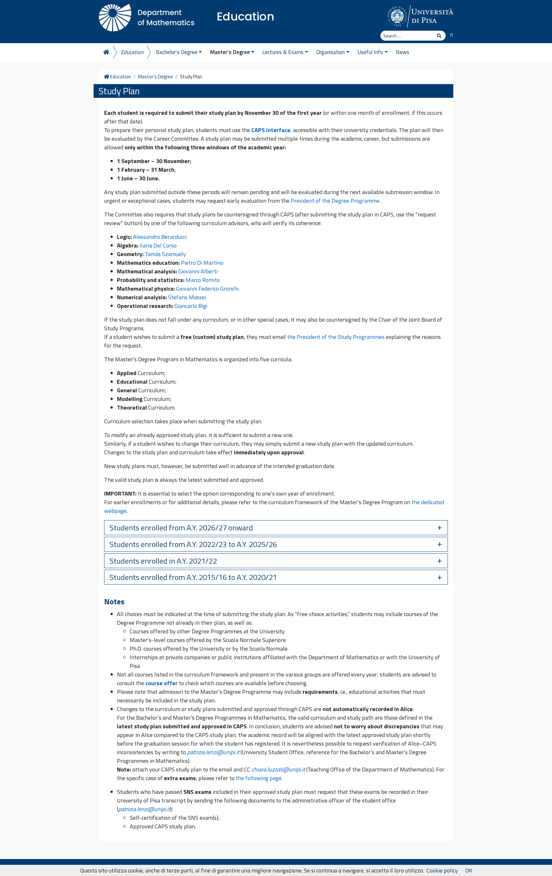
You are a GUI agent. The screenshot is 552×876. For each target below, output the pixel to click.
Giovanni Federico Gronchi (207, 288)
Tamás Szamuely (165, 254)
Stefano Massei (187, 297)
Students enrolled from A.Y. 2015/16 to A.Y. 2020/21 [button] (193, 577)
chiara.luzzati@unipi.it (278, 769)
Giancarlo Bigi (190, 305)
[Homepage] (106, 52)
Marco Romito (203, 280)
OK (468, 870)
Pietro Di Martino (202, 262)
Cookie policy (442, 870)
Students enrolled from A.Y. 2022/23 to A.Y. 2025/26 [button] (193, 544)
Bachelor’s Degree (176, 52)
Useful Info (370, 52)
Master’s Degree (230, 52)
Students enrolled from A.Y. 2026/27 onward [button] (181, 527)
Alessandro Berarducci (160, 236)
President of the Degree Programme (335, 200)
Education (245, 16)
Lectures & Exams (282, 52)
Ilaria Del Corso (158, 245)
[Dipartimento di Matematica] (147, 16)
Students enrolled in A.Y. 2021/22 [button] (163, 561)
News (402, 52)
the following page (258, 778)
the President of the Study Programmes (336, 336)
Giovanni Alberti (198, 271)
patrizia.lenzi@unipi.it (213, 752)
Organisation (330, 52)
